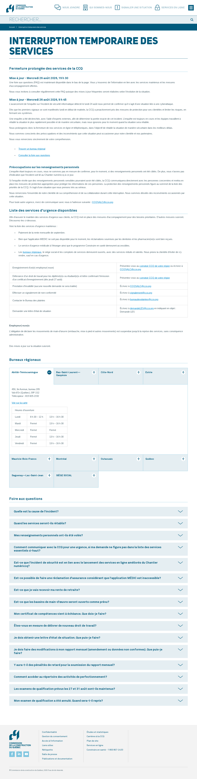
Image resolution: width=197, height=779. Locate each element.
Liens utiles (47, 745)
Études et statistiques (97, 732)
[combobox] (94, 20)
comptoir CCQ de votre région (155, 266)
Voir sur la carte (19, 403)
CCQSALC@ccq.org (102, 202)
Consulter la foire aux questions (34, 155)
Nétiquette (47, 750)
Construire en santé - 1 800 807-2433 (105, 750)
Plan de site (92, 741)
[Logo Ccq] (20, 739)
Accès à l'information (52, 741)
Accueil (12, 27)
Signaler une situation (136, 7)
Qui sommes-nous (100, 7)
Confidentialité (49, 732)
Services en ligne (173, 7)
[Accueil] (19, 8)
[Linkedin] (19, 753)
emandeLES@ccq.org (142, 308)
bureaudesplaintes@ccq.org (144, 299)
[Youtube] (26, 753)
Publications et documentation (57, 759)
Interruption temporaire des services (32, 27)
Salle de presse (49, 754)
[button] (192, 20)
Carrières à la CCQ (95, 736)
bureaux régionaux (32, 252)
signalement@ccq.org (141, 293)
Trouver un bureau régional (31, 149)
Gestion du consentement (54, 736)
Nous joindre (71, 7)
